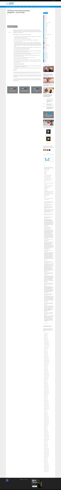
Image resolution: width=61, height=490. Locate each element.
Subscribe (43, 6)
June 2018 (45, 458)
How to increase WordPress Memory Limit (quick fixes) (48, 240)
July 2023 (45, 379)
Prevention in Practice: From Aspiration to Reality (12, 91)
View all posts (48, 143)
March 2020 (45, 431)
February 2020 (46, 432)
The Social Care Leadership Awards (48, 198)
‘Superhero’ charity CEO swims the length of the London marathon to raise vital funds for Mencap (49, 168)
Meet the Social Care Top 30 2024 (48, 185)
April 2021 (45, 414)
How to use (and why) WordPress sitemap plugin (48, 250)
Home (7, 6)
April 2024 (45, 369)
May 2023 (45, 382)
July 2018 (45, 457)
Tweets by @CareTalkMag (46, 64)
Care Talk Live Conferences (47, 176)
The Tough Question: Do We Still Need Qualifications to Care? (24, 91)
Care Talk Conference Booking (47, 175)
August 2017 (45, 471)
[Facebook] (48, 150)
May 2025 (45, 352)
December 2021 (46, 404)
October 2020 (46, 422)
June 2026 (45, 335)
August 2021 (45, 409)
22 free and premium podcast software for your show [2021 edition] (48, 262)
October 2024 (46, 361)
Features (27, 6)
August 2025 (45, 348)
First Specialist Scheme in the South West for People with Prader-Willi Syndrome (47, 95)
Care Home (47, 103)
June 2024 (45, 366)
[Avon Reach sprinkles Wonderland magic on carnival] (48, 80)
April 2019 (45, 445)
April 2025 (45, 353)
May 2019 (45, 444)
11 (45, 158)
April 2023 (45, 383)
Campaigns (35, 6)
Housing (51, 106)
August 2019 (45, 440)
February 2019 (46, 448)
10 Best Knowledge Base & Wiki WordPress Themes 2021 (48, 228)
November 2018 (46, 452)
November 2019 (46, 436)
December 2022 (46, 388)
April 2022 (45, 399)
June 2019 (45, 443)
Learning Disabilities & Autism (46, 72)
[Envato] (44, 150)
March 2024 (45, 370)
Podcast (23, 6)
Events (20, 6)
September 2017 (46, 470)
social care (12, 89)
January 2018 (45, 465)
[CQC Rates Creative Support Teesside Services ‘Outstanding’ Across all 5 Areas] (48, 68)
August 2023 (45, 378)
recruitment (34, 89)
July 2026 (45, 334)
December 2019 (46, 435)
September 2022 (46, 392)
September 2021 (46, 408)
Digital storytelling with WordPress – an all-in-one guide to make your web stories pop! (48, 273)
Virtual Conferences (46, 199)
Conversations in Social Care (47, 180)
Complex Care (48, 106)
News (17, 6)
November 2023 (46, 375)
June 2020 (45, 427)
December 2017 (46, 466)
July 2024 (45, 365)
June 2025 (45, 351)
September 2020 (46, 423)
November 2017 (46, 467)
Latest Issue (45, 184)
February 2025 (46, 356)
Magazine (31, 6)
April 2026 (45, 338)
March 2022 (45, 400)
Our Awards (13, 6)
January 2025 (45, 357)
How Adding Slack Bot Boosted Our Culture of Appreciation (48, 217)
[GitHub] (49, 150)
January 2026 (45, 342)
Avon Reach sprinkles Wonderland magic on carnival (48, 85)
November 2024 (46, 360)
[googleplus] (46, 150)
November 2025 (46, 344)
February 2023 (46, 386)
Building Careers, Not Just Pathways (36, 91)
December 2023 (46, 374)
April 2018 (45, 461)
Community (50, 103)
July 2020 (45, 426)
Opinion (14, 88)
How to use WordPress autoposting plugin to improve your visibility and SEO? (48, 284)
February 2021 (46, 417)
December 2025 (46, 343)
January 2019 (45, 449)
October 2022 (46, 391)
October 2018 (46, 453)
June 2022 (45, 396)
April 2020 (45, 430)
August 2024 (45, 364)
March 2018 (45, 462)
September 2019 (46, 439)
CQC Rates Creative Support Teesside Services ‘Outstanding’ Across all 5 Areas (48, 75)
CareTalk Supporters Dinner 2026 (10, 8)
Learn (9, 88)
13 (48, 158)
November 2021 (46, 405)
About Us (10, 6)
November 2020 (46, 421)
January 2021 (45, 418)
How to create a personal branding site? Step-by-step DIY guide (48, 294)
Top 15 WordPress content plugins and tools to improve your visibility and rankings (48, 303)
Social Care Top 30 (48, 6)
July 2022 (45, 395)
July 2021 (45, 410)
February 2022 (46, 401)
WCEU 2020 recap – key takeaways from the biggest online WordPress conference (48, 313)
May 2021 (45, 413)
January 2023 (45, 387)
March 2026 (45, 339)
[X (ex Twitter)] (10, 480)
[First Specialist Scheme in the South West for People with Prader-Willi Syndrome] (44, 107)
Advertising (39, 6)
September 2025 (46, 347)
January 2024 (45, 373)
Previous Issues (46, 190)
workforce (26, 89)
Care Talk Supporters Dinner (47, 177)
